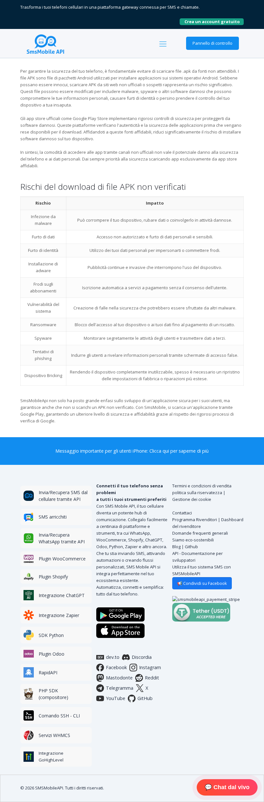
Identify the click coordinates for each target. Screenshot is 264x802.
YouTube (115, 698)
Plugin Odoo (51, 654)
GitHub (145, 698)
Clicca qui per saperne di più (179, 451)
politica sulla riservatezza (197, 492)
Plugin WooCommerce (62, 559)
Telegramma (119, 688)
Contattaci (182, 513)
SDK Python (51, 635)
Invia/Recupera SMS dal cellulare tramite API (63, 495)
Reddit (152, 678)
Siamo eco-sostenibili (193, 540)
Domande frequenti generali (200, 533)
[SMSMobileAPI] (45, 43)
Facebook (116, 667)
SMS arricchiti (53, 517)
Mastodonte (119, 678)
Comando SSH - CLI (59, 716)
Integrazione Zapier (59, 615)
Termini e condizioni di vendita (201, 486)
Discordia (142, 657)
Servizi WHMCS (54, 735)
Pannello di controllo (212, 43)
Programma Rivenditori (194, 519)
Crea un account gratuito (214, 21)
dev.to (112, 657)
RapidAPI (48, 672)
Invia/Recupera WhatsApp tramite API (62, 538)
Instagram (150, 667)
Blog (176, 546)
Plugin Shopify (53, 577)
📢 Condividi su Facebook (202, 583)
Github (191, 546)
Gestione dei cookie (191, 499)
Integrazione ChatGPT (62, 595)
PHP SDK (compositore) (53, 693)
